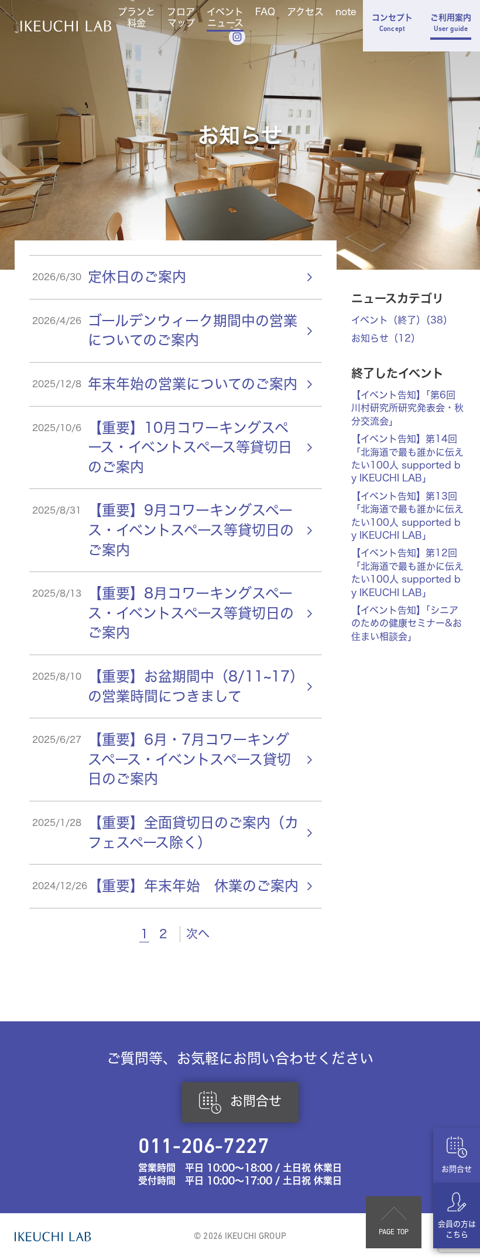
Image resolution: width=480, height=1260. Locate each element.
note (345, 12)
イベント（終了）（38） (401, 320)
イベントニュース (225, 17)
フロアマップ (181, 17)
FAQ (265, 12)
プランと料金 (136, 17)
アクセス (305, 12)
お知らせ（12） (385, 338)
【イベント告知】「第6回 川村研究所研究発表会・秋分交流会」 (407, 408)
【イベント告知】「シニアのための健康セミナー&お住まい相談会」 (406, 623)
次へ (198, 934)
